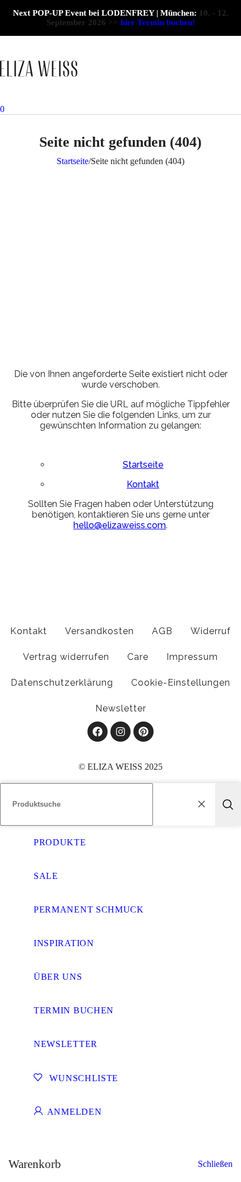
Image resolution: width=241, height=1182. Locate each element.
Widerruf (211, 631)
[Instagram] (120, 732)
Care (138, 657)
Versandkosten (99, 631)
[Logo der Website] (38, 98)
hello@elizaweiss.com (119, 525)
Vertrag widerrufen (66, 657)
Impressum (192, 657)
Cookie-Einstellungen (180, 682)
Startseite (73, 161)
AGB (162, 631)
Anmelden (74, 1111)
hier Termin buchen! (158, 22)
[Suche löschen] (204, 804)
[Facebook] (97, 732)
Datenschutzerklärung (62, 682)
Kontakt (143, 484)
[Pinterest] (143, 732)
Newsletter (120, 708)
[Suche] (228, 804)
